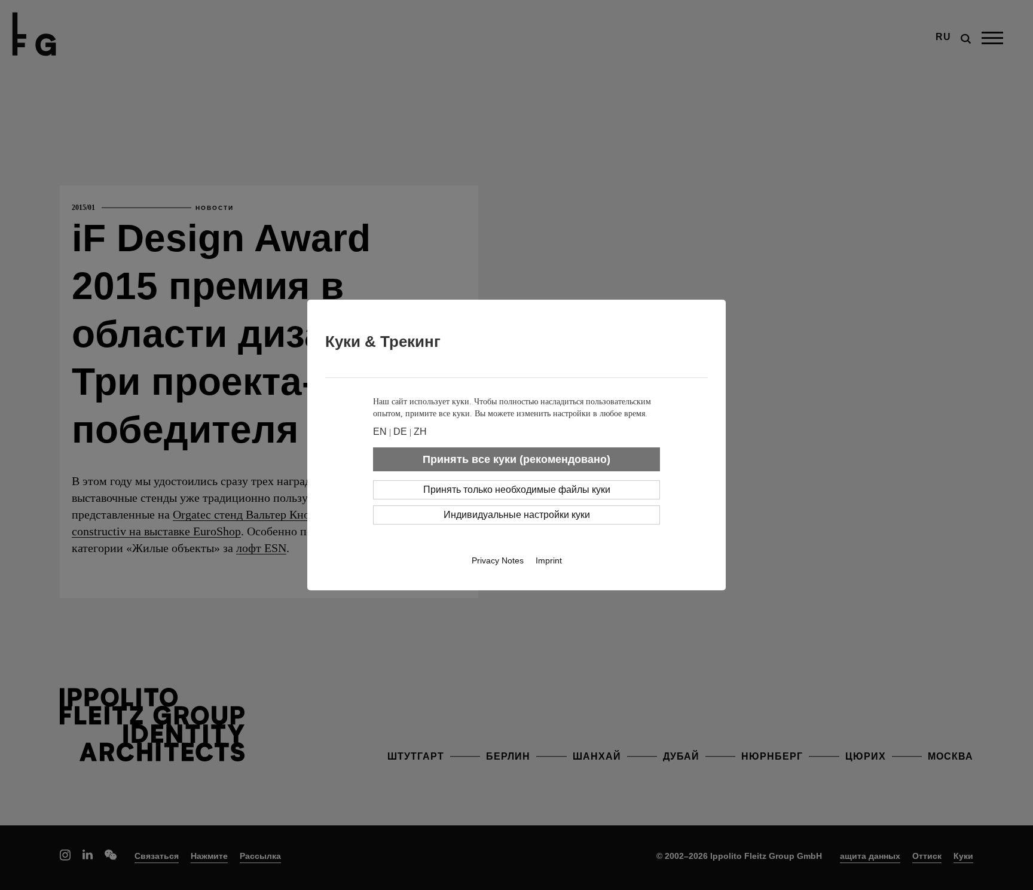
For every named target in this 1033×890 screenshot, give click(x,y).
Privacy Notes (498, 560)
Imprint (549, 560)
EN (380, 431)
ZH (420, 431)
